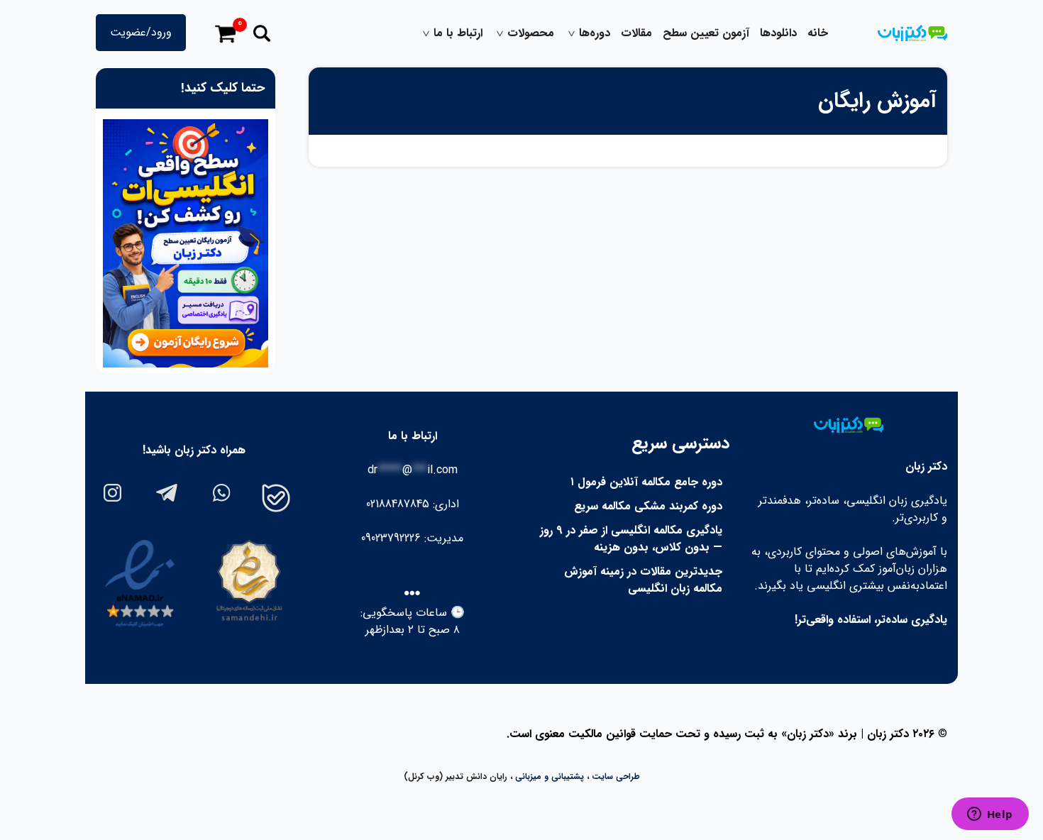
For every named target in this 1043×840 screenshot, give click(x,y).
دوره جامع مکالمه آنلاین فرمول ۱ (646, 482)
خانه (817, 33)
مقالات (636, 33)
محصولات (530, 33)
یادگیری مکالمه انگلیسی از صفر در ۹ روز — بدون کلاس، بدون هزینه (631, 538)
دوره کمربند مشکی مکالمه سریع (648, 506)
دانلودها (778, 33)
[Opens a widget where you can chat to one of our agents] (990, 815)
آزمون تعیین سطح (706, 33)
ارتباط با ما (458, 33)
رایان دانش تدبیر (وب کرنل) (455, 776)
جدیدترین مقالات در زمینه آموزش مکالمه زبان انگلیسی (643, 580)
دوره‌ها (594, 33)
